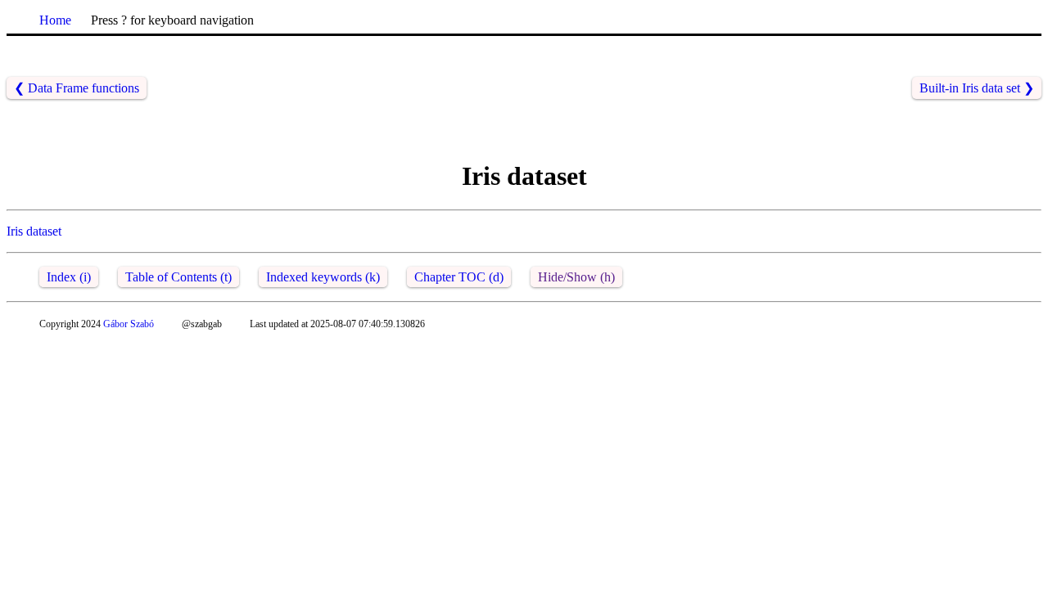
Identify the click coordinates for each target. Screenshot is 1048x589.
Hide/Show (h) (576, 277)
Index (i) (69, 277)
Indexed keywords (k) (323, 277)
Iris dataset (34, 231)
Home (55, 20)
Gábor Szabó (128, 324)
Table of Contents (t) (178, 277)
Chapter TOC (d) (459, 277)
